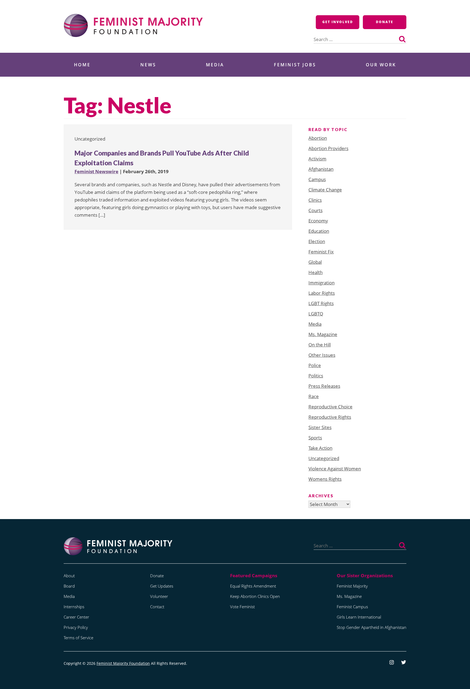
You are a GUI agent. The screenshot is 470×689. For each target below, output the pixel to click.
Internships (74, 606)
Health (315, 272)
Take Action (320, 448)
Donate (384, 22)
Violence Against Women (334, 468)
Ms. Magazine (322, 334)
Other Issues (321, 355)
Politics (315, 376)
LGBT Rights (321, 303)
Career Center (76, 617)
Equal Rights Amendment (253, 586)
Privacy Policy (76, 627)
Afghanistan (320, 169)
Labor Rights (321, 293)
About (69, 575)
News (148, 65)
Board (69, 586)
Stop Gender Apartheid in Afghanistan (371, 627)
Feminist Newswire (96, 171)
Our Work (381, 65)
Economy (318, 221)
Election (316, 241)
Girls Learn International (359, 617)
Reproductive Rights (329, 417)
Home (82, 65)
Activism (317, 159)
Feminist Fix (321, 252)
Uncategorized (323, 458)
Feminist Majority (352, 586)
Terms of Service (78, 637)
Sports (315, 437)
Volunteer (159, 596)
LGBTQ (315, 314)
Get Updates (161, 586)
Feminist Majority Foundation (123, 663)
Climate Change (325, 190)
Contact (157, 606)
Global (315, 262)
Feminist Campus (352, 606)
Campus (317, 179)
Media (215, 65)
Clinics (315, 200)
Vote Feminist (242, 606)
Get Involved (337, 22)
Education (318, 231)
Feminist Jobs (295, 65)
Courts (315, 210)
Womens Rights (325, 479)
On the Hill (319, 345)
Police (314, 365)
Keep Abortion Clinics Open (255, 596)
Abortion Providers (328, 148)
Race (313, 396)
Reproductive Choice (330, 407)
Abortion (317, 138)
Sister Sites (320, 427)
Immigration (321, 283)
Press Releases (324, 386)
